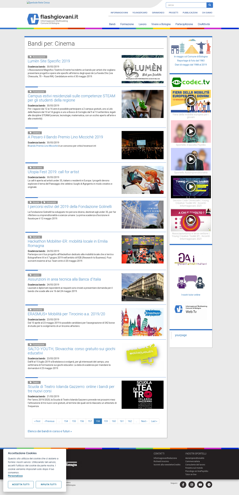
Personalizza (15, 475)
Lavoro (142, 24)
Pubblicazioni (190, 12)
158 (99, 422)
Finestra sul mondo (194, 468)
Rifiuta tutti (48, 484)
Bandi (112, 24)
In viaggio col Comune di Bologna (191, 56)
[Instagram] (191, 484)
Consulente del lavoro (195, 465)
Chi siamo (207, 12)
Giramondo (158, 12)
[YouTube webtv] (200, 484)
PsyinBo (204, 471)
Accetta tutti (20, 484)
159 (106, 421)
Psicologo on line (193, 471)
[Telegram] (209, 484)
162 (130, 421)
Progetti (173, 12)
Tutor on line (190, 474)
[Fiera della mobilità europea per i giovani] (191, 101)
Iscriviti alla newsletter (164, 465)
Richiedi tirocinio (161, 461)
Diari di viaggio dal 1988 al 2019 (191, 64)
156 (82, 421)
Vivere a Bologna (161, 24)
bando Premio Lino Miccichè (43, 146)
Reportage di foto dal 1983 (191, 60)
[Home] (54, 19)
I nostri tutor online (190, 294)
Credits (177, 465)
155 (74, 421)
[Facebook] (183, 484)
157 (90, 421)
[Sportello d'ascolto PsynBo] (191, 131)
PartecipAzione (184, 24)
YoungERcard (140, 12)
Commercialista (192, 461)
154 (66, 421)
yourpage (181, 335)
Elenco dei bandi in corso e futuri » (50, 431)
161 (122, 421)
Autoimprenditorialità (194, 458)
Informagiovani (119, 12)
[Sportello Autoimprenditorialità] (191, 159)
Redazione (172, 458)
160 (114, 421)
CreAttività (204, 24)
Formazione (127, 24)
